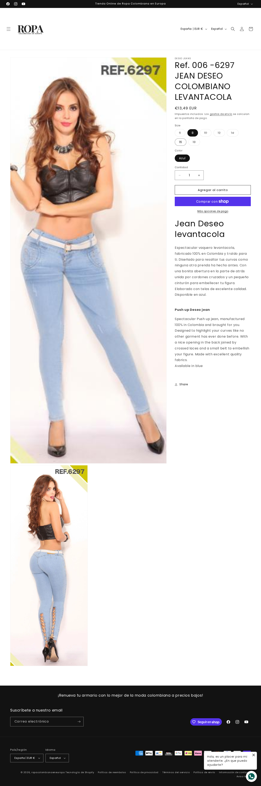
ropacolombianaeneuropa (48, 772)
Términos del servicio (176, 772)
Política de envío (204, 772)
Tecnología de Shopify (79, 772)
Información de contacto (235, 772)
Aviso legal (244, 776)
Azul (182, 158)
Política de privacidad (144, 772)
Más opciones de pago (212, 211)
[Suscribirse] (78, 721)
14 (235, 134)
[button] (8, 28)
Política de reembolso (112, 772)
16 (180, 142)
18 (196, 143)
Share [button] (183, 384)
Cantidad (181, 167)
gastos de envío (221, 114)
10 (207, 134)
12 (221, 134)
